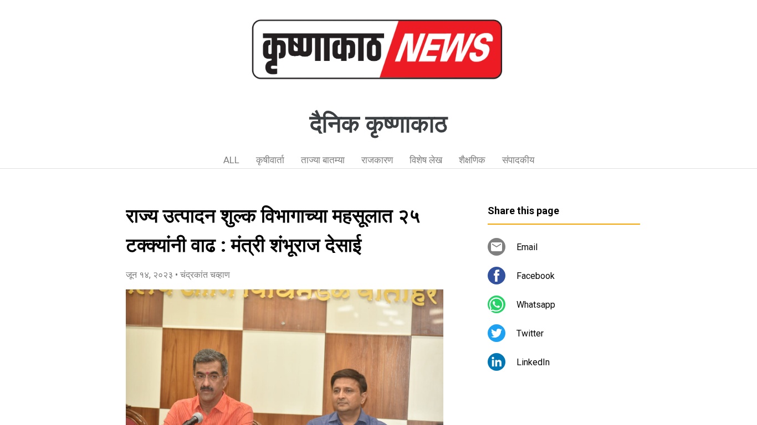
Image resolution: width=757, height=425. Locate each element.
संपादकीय (518, 159)
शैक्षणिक (472, 159)
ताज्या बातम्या (323, 159)
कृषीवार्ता (270, 159)
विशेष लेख (426, 159)
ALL (231, 159)
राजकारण (377, 159)
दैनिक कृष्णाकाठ (378, 124)
